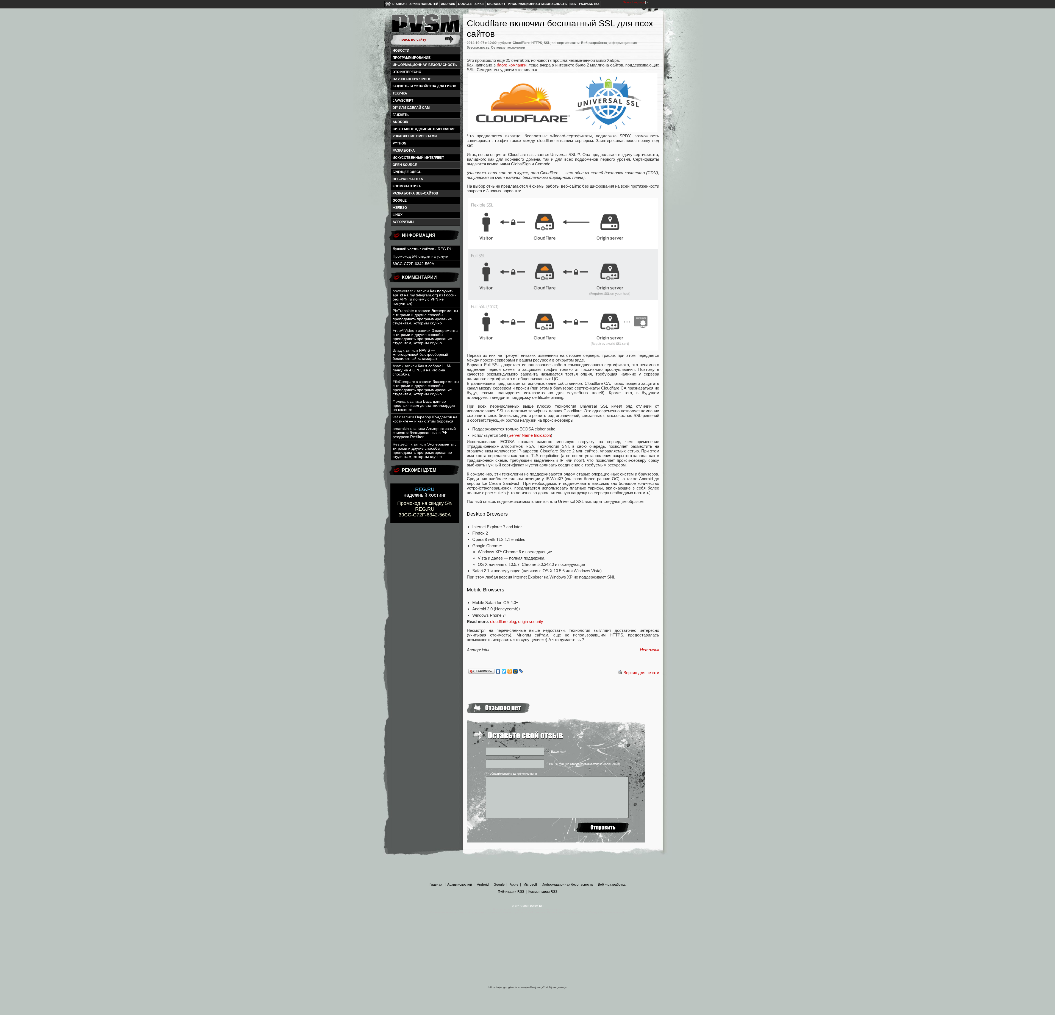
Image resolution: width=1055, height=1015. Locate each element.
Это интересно (407, 72)
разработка (404, 150)
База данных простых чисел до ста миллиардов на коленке (424, 405)
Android (448, 3)
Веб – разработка (584, 3)
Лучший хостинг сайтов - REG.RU (422, 249)
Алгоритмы (403, 222)
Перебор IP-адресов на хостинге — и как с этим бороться (425, 419)
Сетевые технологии (508, 47)
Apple (479, 3)
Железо (400, 208)
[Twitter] (504, 671)
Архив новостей (423, 3)
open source (405, 165)
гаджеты (401, 115)
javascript (403, 100)
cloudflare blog (503, 621)
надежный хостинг (425, 492)
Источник (649, 649)
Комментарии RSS (542, 892)
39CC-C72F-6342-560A (413, 264)
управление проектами (415, 136)
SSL (547, 43)
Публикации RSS (511, 892)
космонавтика (407, 186)
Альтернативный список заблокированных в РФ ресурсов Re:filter (424, 433)
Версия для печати (641, 672)
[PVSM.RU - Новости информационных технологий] (425, 26)
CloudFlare (521, 43)
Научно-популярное (412, 79)
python (399, 143)
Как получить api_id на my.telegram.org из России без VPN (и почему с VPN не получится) (425, 297)
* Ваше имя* (557, 751)
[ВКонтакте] (498, 671)
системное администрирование (424, 129)
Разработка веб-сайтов (415, 193)
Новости (401, 50)
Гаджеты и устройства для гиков (424, 86)
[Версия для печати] (620, 672)
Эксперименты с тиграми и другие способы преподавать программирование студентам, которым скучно (425, 317)
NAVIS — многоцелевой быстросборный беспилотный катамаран (420, 354)
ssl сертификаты (565, 43)
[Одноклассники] (510, 671)
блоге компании (511, 65)
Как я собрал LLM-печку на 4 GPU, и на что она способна (422, 370)
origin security (530, 621)
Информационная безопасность (537, 3)
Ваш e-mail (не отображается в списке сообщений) (584, 764)
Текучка (400, 93)
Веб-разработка (408, 179)
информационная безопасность (425, 65)
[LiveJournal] (521, 671)
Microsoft (496, 3)
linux (397, 215)
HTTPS (536, 43)
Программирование (412, 58)
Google (465, 3)
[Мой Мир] (515, 671)
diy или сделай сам (411, 108)
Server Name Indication (530, 435)
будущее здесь (407, 172)
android (400, 122)
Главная (399, 3)
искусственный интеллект (418, 158)
